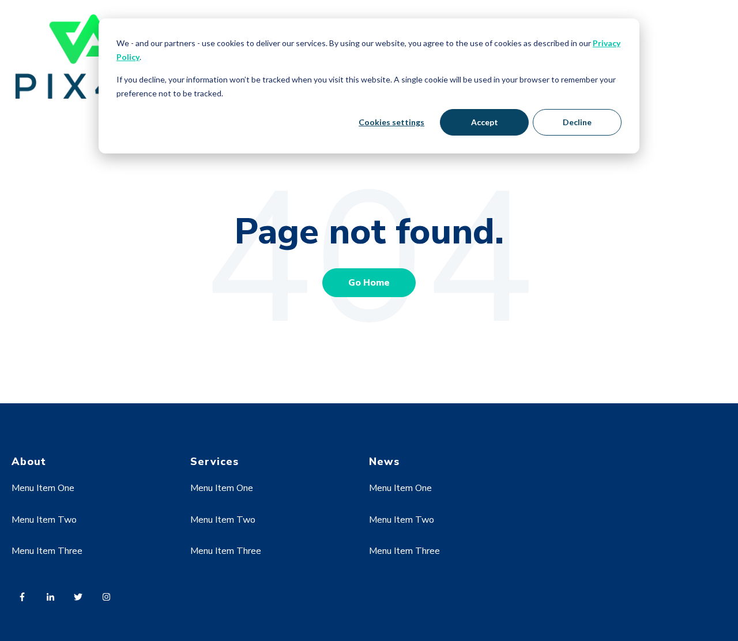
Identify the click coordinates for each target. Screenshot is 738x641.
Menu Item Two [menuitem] (44, 519)
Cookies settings (391, 122)
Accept (484, 122)
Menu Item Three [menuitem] (47, 551)
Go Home (369, 282)
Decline (577, 122)
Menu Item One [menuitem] (43, 488)
